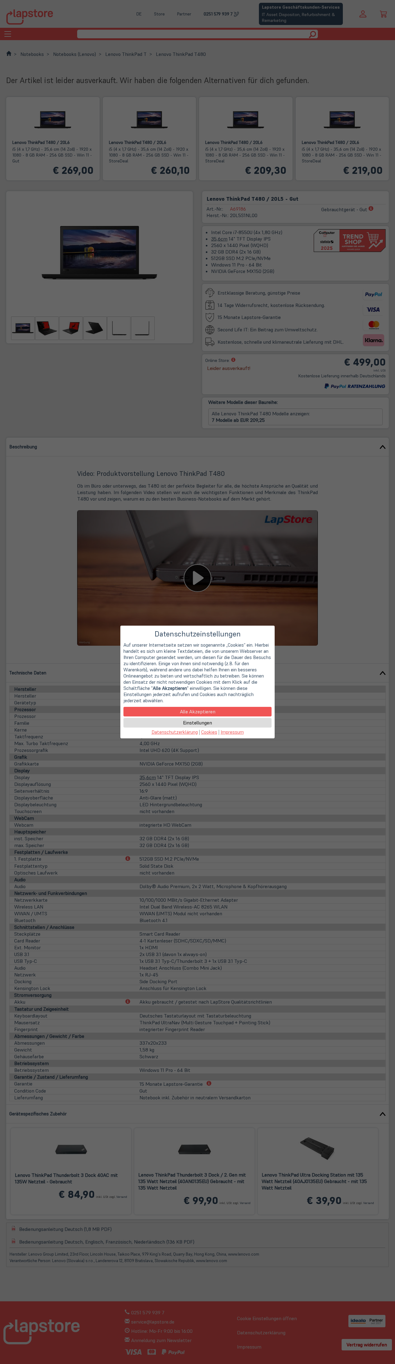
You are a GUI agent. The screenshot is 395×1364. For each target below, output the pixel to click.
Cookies (209, 732)
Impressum (232, 732)
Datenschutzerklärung (175, 732)
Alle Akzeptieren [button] (197, 711)
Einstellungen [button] (197, 723)
